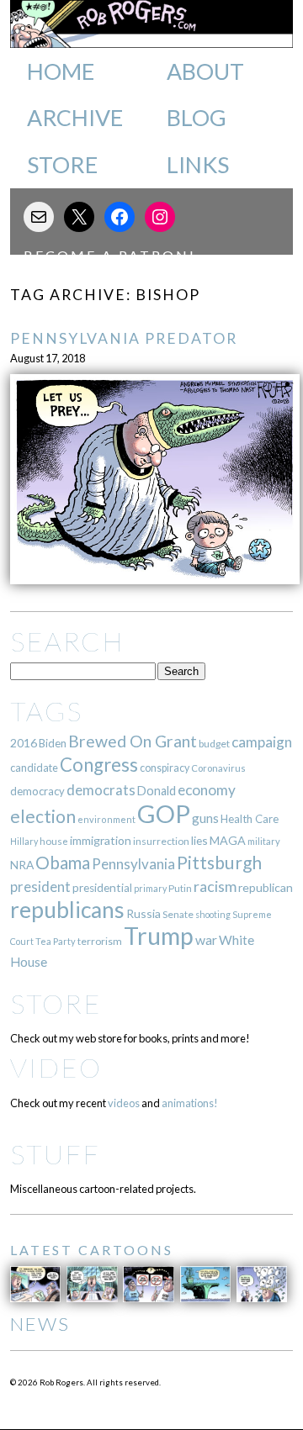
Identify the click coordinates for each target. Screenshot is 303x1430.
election (43, 815)
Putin (180, 888)
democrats (101, 790)
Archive (75, 117)
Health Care (250, 819)
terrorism (99, 941)
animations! (190, 1103)
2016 (23, 743)
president (40, 887)
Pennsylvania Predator (123, 338)
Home (60, 71)
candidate (34, 767)
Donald (156, 791)
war (206, 939)
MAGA (228, 840)
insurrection (161, 841)
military (263, 841)
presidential (102, 887)
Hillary (24, 841)
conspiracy (164, 768)
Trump (159, 935)
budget (214, 743)
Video (56, 1067)
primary (150, 888)
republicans (67, 909)
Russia (143, 913)
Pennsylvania (133, 864)
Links (198, 164)
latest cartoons (91, 1250)
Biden (52, 743)
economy (207, 790)
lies (199, 840)
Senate (178, 914)
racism (215, 886)
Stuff (55, 1153)
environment (106, 819)
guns (205, 818)
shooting (213, 914)
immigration (100, 840)
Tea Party (55, 941)
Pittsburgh (219, 862)
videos (124, 1103)
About (205, 71)
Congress (99, 764)
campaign (261, 742)
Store (62, 164)
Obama (62, 862)
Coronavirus (218, 767)
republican (265, 887)
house (54, 841)
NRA (22, 864)
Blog (196, 117)
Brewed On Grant (132, 741)
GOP (163, 813)
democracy (37, 791)
